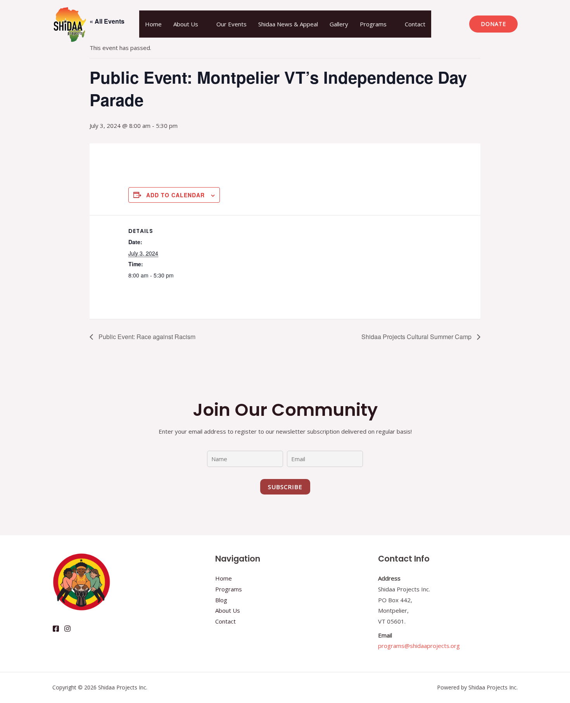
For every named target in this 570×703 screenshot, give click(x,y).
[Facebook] (55, 628)
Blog (221, 600)
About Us (185, 24)
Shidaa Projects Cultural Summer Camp (417, 336)
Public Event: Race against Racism (146, 336)
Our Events (231, 24)
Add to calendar (175, 195)
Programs (373, 24)
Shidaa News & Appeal (288, 24)
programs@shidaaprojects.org (419, 646)
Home (153, 24)
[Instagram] (67, 628)
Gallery (339, 24)
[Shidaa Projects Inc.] (69, 23)
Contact (415, 24)
